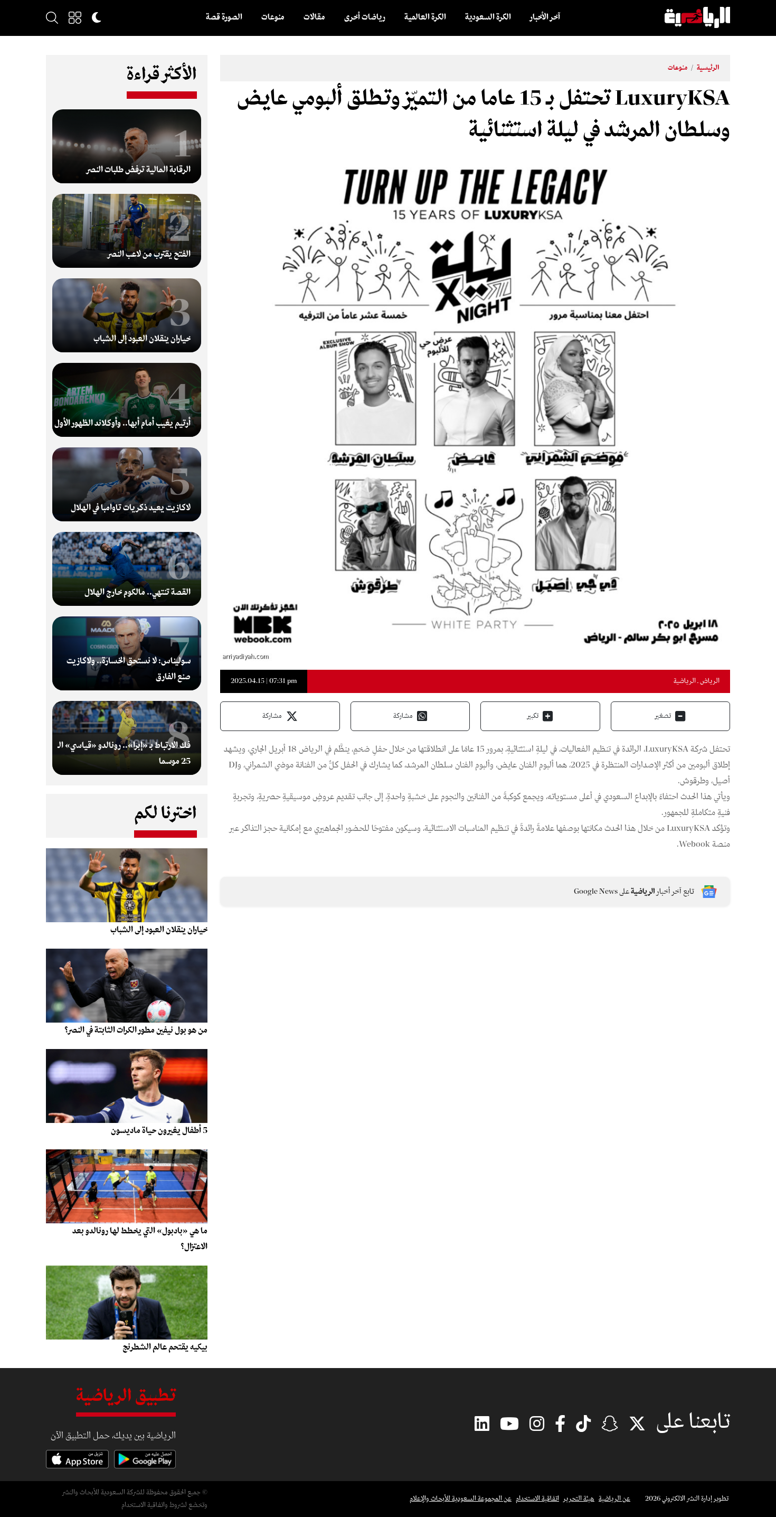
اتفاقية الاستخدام (537, 1499)
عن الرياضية (614, 1499)
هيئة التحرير (578, 1499)
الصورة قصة (224, 17)
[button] (75, 17)
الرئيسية (708, 68)
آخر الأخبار (545, 17)
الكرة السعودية (488, 17)
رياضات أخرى (364, 17)
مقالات (314, 17)
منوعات (273, 17)
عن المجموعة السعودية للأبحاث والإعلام (461, 1499)
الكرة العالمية (425, 17)
